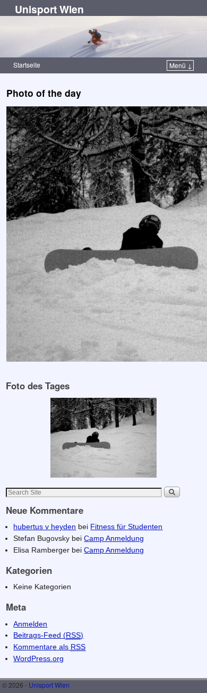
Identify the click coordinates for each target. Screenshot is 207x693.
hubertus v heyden (44, 526)
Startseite (26, 64)
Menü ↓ (180, 65)
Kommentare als (49, 646)
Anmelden (30, 624)
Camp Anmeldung (114, 538)
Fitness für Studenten (126, 526)
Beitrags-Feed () (48, 635)
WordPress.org (38, 658)
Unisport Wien (49, 9)
